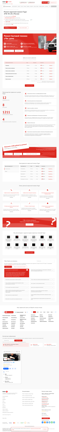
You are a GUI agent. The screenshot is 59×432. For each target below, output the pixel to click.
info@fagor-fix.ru (44, 401)
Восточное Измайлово (34, 316)
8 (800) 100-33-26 (45, 399)
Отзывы (25, 6)
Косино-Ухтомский (43, 318)
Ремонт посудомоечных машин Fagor (28, 397)
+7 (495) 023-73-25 (23, 2)
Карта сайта (4, 418)
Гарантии (31, 6)
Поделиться (42, 422)
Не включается (23, 168)
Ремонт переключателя (9, 76)
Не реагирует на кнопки (24, 179)
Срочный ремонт (14, 6)
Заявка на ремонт (41, 6)
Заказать (50, 65)
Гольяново (41, 316)
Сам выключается (23, 171)
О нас (21, 6)
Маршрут (7, 368)
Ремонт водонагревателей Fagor (27, 405)
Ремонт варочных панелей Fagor (27, 403)
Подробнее (11, 197)
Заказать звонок (29, 224)
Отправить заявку (19, 50)
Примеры (4, 399)
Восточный (50, 314)
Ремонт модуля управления (10, 68)
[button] (3, 312)
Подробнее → (50, 168)
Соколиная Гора (51, 321)
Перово (49, 319)
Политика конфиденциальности (29, 426)
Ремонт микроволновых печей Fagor (28, 401)
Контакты (46, 6)
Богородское (33, 314)
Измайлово (33, 318)
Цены (18, 6)
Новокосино (42, 319)
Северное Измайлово (43, 321)
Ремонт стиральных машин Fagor (27, 393)
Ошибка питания (23, 176)
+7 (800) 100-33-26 (31, 2)
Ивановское (50, 316)
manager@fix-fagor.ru (45, 404)
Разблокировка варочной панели (11, 73)
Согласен (45, 429)
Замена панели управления (10, 70)
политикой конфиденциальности (16, 155)
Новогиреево (33, 319)
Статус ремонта (54, 6)
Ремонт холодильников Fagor (27, 395)
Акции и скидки (36, 6)
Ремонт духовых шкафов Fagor (27, 399)
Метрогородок (50, 318)
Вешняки (41, 314)
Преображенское (34, 321)
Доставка (28, 6)
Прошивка (7, 65)
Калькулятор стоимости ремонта (8, 412)
